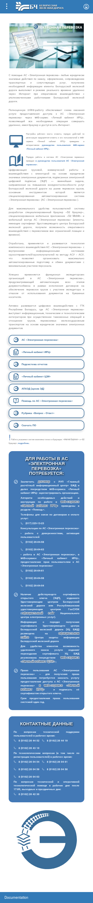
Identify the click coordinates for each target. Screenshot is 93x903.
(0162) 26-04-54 (35, 585)
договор (45, 481)
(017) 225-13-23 (35, 523)
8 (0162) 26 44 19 (57, 740)
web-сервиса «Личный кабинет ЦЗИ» (50, 659)
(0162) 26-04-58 (35, 542)
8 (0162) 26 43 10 (29, 748)
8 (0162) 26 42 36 (29, 794)
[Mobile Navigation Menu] (6, 6)
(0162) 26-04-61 (35, 570)
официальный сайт (38, 613)
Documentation (16, 897)
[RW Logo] (39, 6)
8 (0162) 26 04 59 (29, 769)
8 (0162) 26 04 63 (29, 776)
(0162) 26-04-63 (35, 549)
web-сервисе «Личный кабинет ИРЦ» (50, 503)
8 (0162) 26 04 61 (57, 761)
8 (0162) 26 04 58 (57, 769)
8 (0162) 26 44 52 (29, 740)
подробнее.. (24, 443)
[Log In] (86, 6)
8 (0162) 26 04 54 (29, 761)
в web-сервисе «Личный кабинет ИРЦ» (50, 687)
